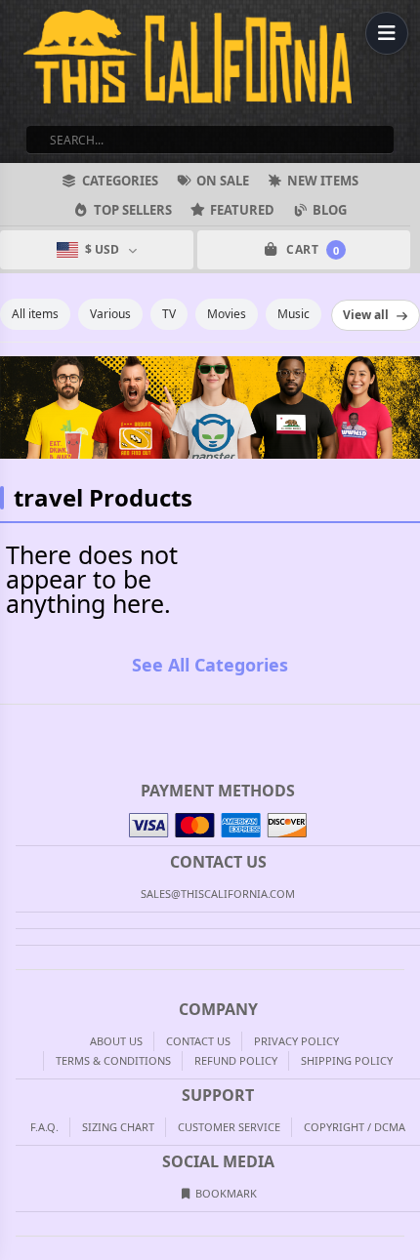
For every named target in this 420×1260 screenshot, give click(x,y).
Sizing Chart (118, 1126)
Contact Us (198, 1041)
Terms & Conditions (113, 1060)
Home (13, 720)
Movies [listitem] (226, 313)
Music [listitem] (293, 313)
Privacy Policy (296, 1041)
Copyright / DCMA (354, 1126)
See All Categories (210, 664)
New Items (322, 180)
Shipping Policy (347, 1060)
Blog (330, 210)
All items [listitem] (35, 313)
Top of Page (406, 720)
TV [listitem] (169, 313)
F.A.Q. (44, 1126)
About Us (116, 1041)
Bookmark (224, 1193)
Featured (242, 210)
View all (366, 314)
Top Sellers (133, 210)
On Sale (222, 180)
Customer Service (229, 1126)
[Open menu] (386, 33)
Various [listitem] (110, 313)
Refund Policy (235, 1060)
